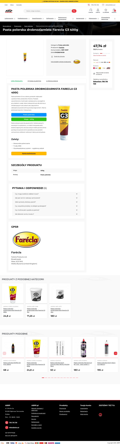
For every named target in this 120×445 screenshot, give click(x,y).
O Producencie (52, 81)
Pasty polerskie (28, 26)
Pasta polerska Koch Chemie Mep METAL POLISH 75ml (59, 364)
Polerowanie (93, 18)
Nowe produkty (64, 411)
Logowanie (84, 408)
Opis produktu (17, 81)
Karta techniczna (29, 153)
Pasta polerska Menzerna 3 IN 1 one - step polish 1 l (83, 363)
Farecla (61, 47)
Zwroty (33, 419)
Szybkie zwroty (36, 428)
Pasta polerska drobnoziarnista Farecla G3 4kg (60, 310)
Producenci (63, 414)
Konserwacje (80, 18)
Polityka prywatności (38, 413)
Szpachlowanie (37, 18)
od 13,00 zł (99, 74)
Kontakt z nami (36, 425)
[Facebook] (100, 414)
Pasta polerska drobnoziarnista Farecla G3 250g (12, 310)
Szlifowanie (50, 18)
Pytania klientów (34, 81)
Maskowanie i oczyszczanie (62, 18)
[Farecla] (26, 239)
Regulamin (35, 416)
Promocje (62, 408)
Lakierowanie (9, 18)
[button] (90, 11)
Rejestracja (84, 411)
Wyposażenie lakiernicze (105, 18)
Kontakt (19, 5)
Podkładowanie (22, 18)
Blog (12, 5)
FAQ (6, 5)
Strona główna (7, 26)
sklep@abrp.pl (110, 5)
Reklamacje (35, 422)
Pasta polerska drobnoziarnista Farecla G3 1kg (36, 310)
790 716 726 (95, 5)
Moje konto (84, 414)
